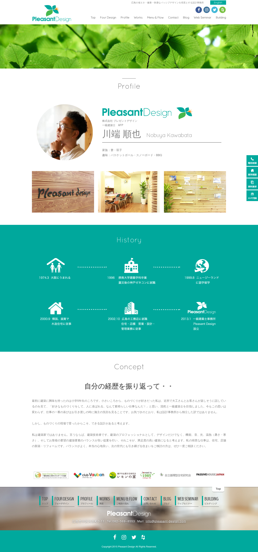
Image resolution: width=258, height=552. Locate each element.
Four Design (108, 17)
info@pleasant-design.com (166, 521)
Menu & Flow (155, 17)
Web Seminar (202, 17)
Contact (173, 17)
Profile (125, 17)
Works (138, 17)
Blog (186, 17)
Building (221, 17)
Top (93, 17)
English (218, 2)
